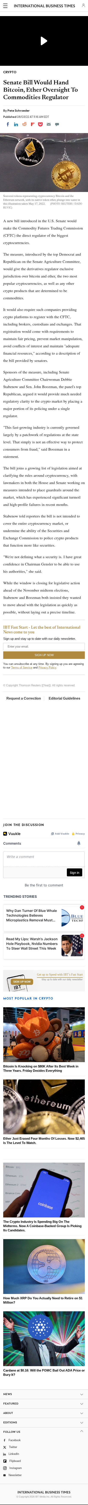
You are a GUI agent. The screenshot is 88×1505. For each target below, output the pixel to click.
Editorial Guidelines (64, 698)
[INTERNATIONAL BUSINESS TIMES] (44, 6)
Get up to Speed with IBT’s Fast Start (60, 974)
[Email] (49, 124)
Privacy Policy (47, 667)
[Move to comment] (57, 124)
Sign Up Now (22, 981)
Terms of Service (21, 667)
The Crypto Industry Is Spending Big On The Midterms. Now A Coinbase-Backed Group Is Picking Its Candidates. (42, 1226)
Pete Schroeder (18, 110)
